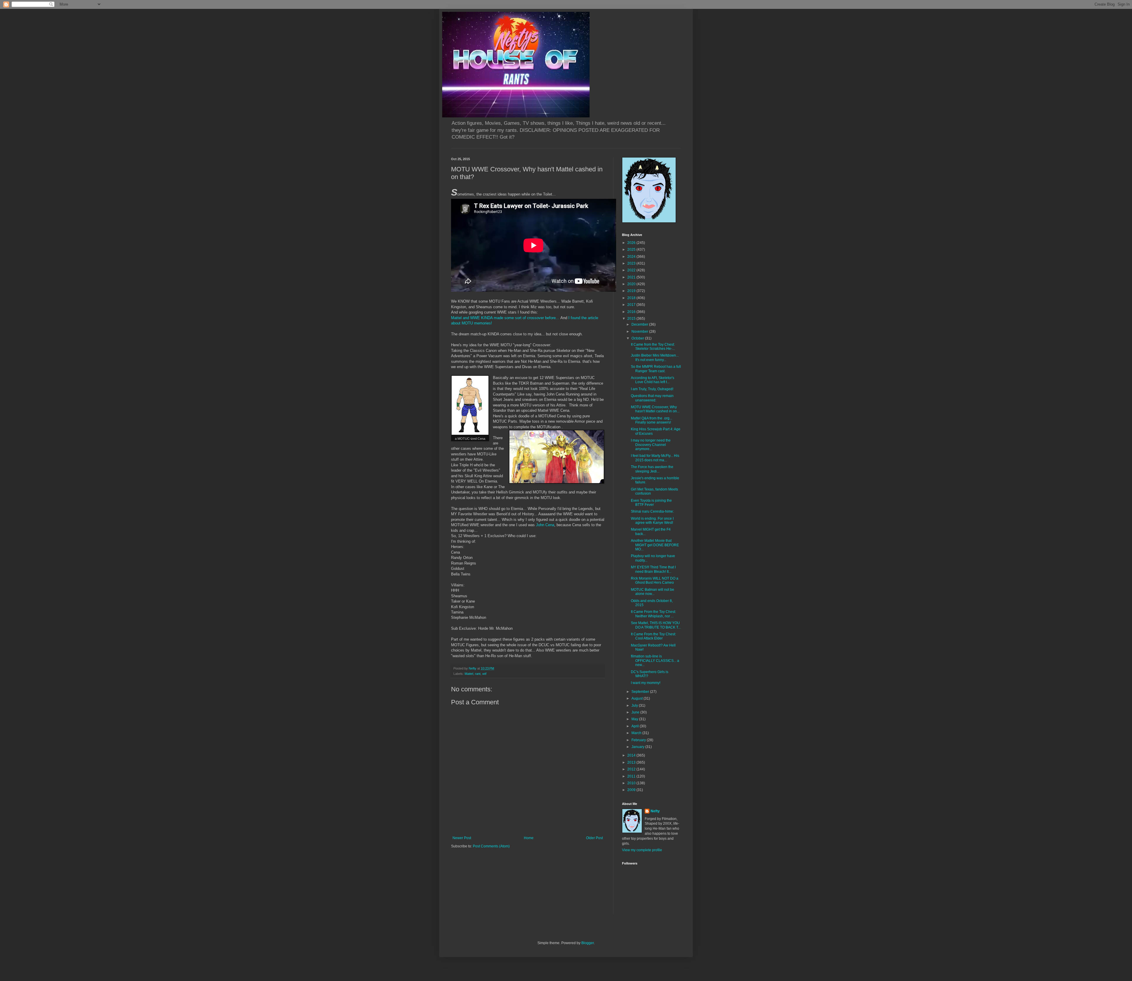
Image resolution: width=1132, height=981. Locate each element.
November (640, 331)
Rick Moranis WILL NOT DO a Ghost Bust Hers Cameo (654, 580)
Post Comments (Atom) (491, 846)
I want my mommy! (645, 683)
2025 (631, 249)
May (635, 719)
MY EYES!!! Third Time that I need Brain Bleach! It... (653, 569)
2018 (631, 298)
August (637, 698)
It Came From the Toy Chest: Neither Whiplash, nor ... (653, 614)
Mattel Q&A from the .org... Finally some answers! (651, 420)
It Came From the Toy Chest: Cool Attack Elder (653, 636)
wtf (484, 673)
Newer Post (462, 838)
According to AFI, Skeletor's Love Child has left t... (652, 380)
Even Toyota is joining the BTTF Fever (651, 502)
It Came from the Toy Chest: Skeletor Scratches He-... (653, 346)
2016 (631, 312)
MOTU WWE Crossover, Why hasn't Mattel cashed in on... (655, 409)
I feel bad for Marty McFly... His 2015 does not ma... (655, 458)
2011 (631, 776)
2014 (631, 755)
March (636, 733)
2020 (631, 284)
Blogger (587, 943)
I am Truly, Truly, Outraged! (652, 389)
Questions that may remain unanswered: (652, 398)
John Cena (545, 525)
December (640, 324)
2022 (631, 270)
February (639, 740)
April (635, 726)
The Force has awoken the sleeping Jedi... (652, 469)
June (635, 712)
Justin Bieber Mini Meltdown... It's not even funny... (655, 357)
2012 (631, 769)
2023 (631, 263)
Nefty (655, 811)
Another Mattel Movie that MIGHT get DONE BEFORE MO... (655, 545)
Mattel (469, 673)
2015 (631, 318)
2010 (631, 783)
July (635, 705)
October (638, 338)
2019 (631, 291)
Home (529, 838)
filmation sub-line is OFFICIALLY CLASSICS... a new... (655, 660)
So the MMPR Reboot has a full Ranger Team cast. (656, 369)
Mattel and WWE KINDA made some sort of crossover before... (505, 318)
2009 (631, 790)
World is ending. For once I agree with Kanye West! (652, 520)
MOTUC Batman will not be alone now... (652, 592)
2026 (631, 243)
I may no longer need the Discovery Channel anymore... (651, 444)
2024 (631, 257)
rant (478, 673)
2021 (631, 277)
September (640, 692)
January (638, 747)
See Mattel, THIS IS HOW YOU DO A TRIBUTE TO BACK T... (656, 625)
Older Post (594, 838)
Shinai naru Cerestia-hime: (652, 511)
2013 (631, 762)
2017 (631, 305)
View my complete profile (642, 850)
